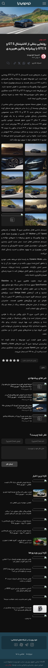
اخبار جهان (42, 40)
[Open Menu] (44, 3)
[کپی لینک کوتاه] (14, 63)
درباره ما (29, 654)
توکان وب (8, 665)
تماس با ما (20, 654)
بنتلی (43, 367)
